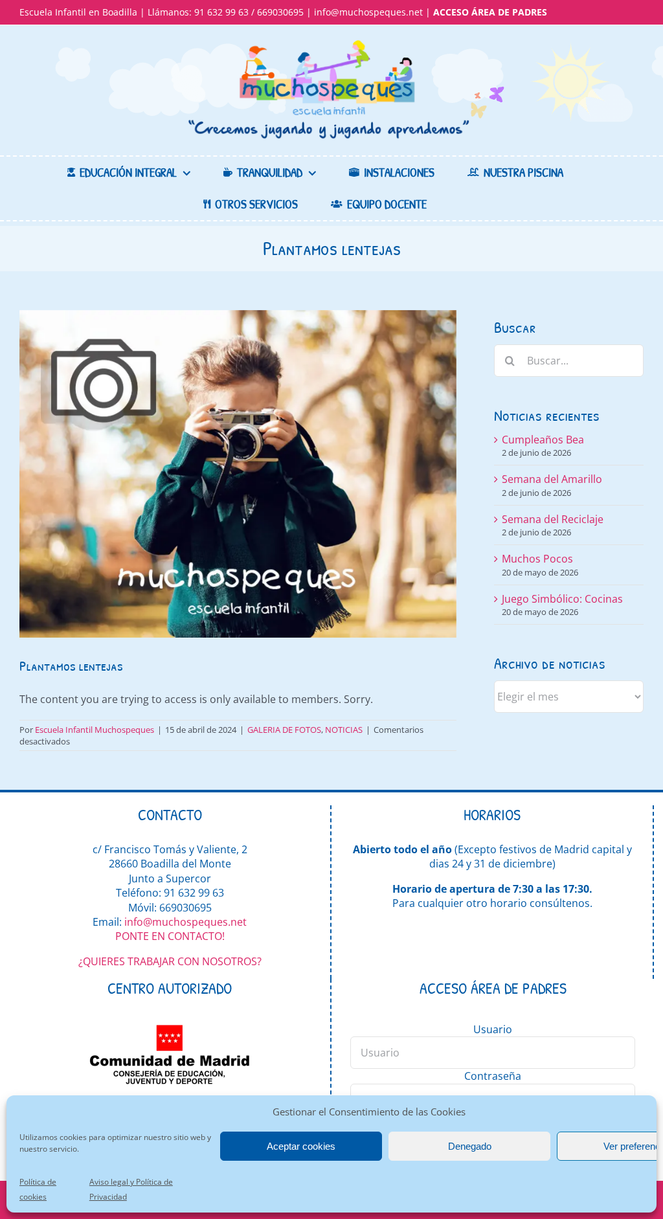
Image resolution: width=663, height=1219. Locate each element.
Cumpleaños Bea (543, 439)
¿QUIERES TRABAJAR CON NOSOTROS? (170, 961)
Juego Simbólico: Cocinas (562, 599)
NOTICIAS (344, 729)
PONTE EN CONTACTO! (170, 936)
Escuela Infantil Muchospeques (94, 729)
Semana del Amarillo (552, 479)
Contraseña (492, 1076)
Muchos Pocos (537, 559)
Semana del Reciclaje (552, 519)
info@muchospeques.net (368, 12)
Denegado (469, 1146)
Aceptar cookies (301, 1146)
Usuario (492, 1029)
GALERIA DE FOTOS (284, 729)
